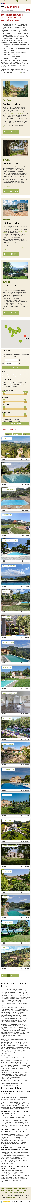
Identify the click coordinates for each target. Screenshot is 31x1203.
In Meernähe (7, 386)
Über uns (11, 1)
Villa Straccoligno (10, 540)
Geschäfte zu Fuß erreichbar (11, 419)
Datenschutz (21, 1192)
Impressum (22, 1)
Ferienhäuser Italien (6, 1188)
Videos (11, 1192)
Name (7, 434)
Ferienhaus (6, 382)
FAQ (16, 1)
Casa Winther (7, 186)
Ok (28, 10)
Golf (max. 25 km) (21, 382)
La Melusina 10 (8, 820)
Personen (16, 434)
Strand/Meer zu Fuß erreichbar (12, 421)
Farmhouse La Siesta (10, 846)
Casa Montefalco (9, 489)
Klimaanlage (16, 384)
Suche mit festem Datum (10, 356)
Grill (23, 384)
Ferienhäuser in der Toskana (16, 113)
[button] (25, 336)
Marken (23, 374)
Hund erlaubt (7, 384)
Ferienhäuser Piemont (7, 1190)
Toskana (12, 376)
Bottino (5, 897)
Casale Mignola (8, 769)
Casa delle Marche (10, 693)
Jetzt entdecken (11, 132)
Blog (15, 1192)
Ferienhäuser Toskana (19, 1188)
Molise (5, 376)
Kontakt (6, 1)
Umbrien (18, 376)
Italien (19, 72)
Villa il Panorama (9, 566)
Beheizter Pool (16, 386)
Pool (13, 382)
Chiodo (5, 948)
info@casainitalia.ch (12, 1197)
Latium (10, 374)
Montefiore (7, 667)
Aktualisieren (15, 423)
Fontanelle (7, 795)
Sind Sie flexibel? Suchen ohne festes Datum (16, 354)
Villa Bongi (7, 616)
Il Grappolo (7, 515)
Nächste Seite (4, 972)
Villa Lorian (7, 871)
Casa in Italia (12, 6)
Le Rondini (6, 464)
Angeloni (6, 591)
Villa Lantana (7, 922)
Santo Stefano (8, 642)
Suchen (15, 367)
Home (28, 1)
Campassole (7, 438)
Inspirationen (5, 1192)
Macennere (7, 718)
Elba (5, 374)
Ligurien (17, 374)
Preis (25, 434)
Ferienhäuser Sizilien (21, 1190)
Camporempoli (7, 127)
